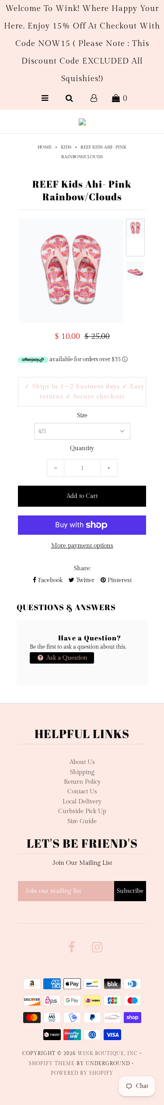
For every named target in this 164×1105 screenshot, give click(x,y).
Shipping (82, 772)
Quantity (82, 448)
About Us (82, 762)
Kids (66, 147)
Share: (82, 568)
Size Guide (82, 821)
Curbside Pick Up (82, 811)
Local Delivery (82, 801)
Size (82, 415)
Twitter (84, 580)
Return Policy (82, 781)
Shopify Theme (52, 1063)
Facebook (49, 580)
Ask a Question (66, 657)
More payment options (82, 545)
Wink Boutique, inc (107, 1053)
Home (45, 147)
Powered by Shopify (82, 1073)
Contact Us (82, 791)
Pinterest (119, 580)
